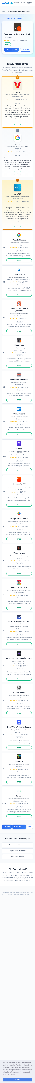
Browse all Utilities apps (17, 845)
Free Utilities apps (17, 856)
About (23, 2)
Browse (16, 2)
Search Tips (29, 3)
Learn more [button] (11, 1074)
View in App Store (12, 50)
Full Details (25, 50)
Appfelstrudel (7, 3)
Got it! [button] (17, 1079)
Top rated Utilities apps (17, 851)
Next (30, 827)
